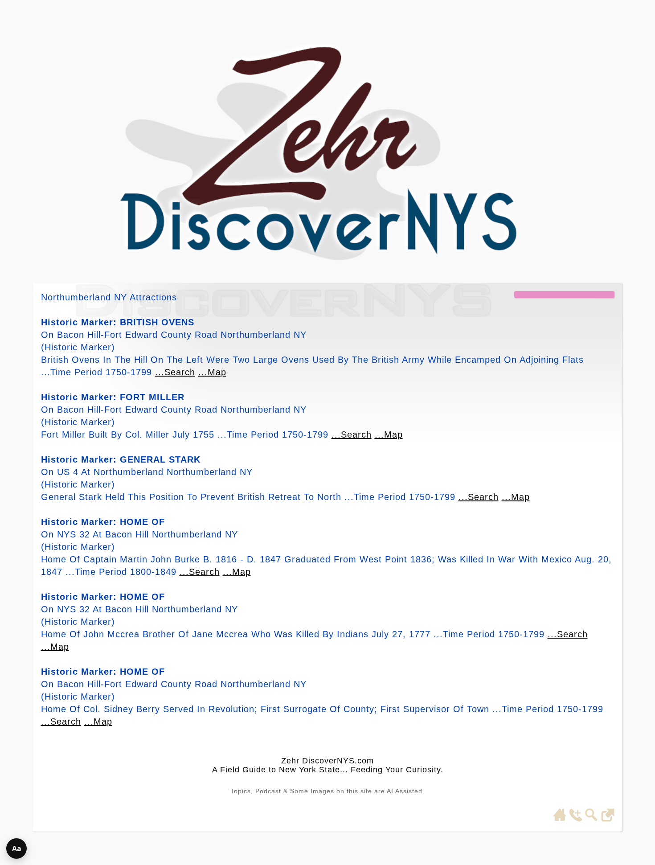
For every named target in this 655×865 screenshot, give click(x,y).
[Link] (607, 819)
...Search (175, 372)
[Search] (591, 819)
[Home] (559, 819)
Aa (16, 848)
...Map (212, 372)
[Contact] (575, 819)
